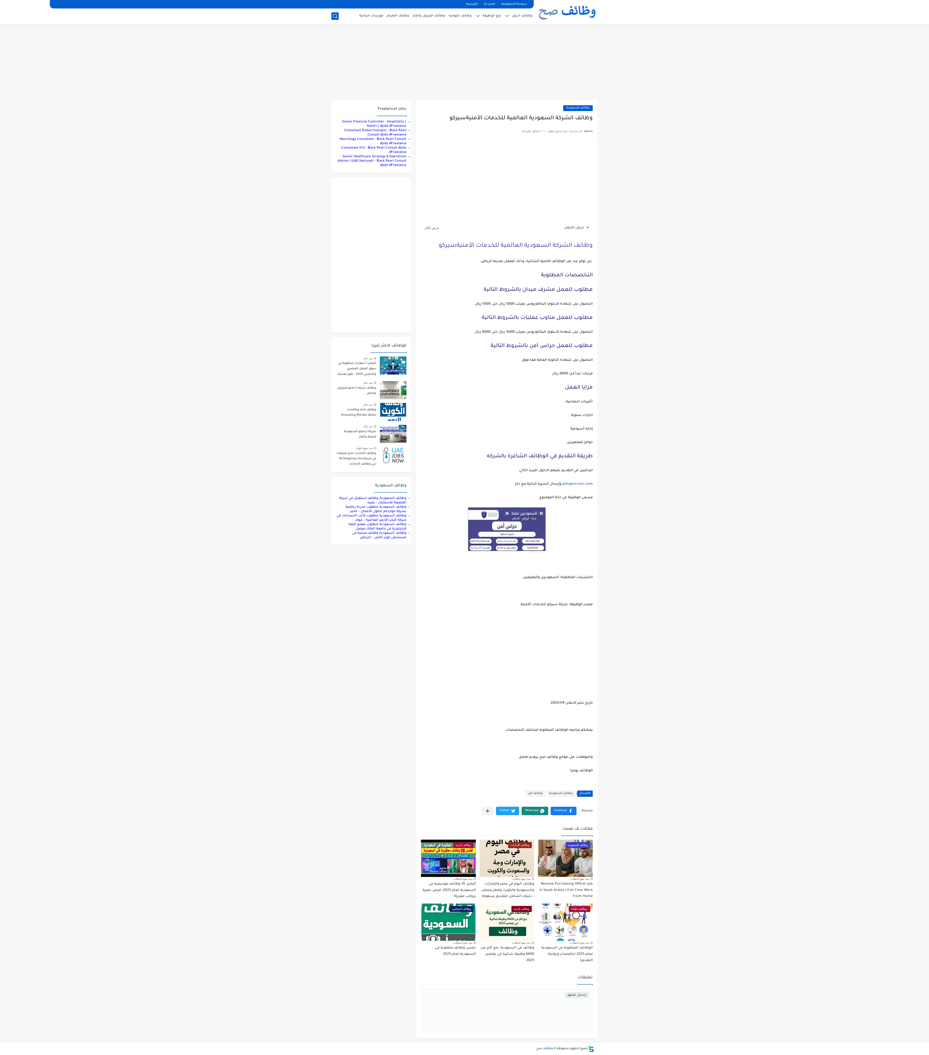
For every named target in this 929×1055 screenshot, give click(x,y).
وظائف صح (544, 1048)
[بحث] (335, 16)
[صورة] (393, 365)
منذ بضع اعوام (364, 448)
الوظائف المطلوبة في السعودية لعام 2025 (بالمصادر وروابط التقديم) (567, 954)
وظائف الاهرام (398, 16)
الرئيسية (472, 4)
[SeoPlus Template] (591, 1049)
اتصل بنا (489, 4)
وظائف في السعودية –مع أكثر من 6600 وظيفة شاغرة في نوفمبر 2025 (507, 954)
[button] (564, 811)
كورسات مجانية (371, 16)
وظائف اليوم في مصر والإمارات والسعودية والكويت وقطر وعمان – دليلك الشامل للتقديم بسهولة (507, 890)
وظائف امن (535, 793)
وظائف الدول (522, 16)
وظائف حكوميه (460, 16)
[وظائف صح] (567, 11)
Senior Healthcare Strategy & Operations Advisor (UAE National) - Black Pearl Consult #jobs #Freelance (372, 161)
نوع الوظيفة (492, 16)
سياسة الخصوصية (514, 4)
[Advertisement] (464, 63)
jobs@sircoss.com (577, 484)
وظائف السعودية (578, 108)
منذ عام (368, 358)
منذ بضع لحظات (579, 879)
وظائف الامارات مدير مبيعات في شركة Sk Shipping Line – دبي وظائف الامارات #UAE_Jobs (356, 459)
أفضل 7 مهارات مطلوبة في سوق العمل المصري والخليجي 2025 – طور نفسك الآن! (356, 369)
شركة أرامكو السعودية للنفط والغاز (360, 434)
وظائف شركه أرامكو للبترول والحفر (356, 390)
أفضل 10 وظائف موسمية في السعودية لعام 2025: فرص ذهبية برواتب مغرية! (449, 890)
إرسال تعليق (576, 995)
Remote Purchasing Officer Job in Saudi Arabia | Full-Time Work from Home (566, 890)
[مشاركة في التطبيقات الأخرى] (488, 811)
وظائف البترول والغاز (429, 16)
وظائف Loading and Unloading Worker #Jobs (358, 412)
